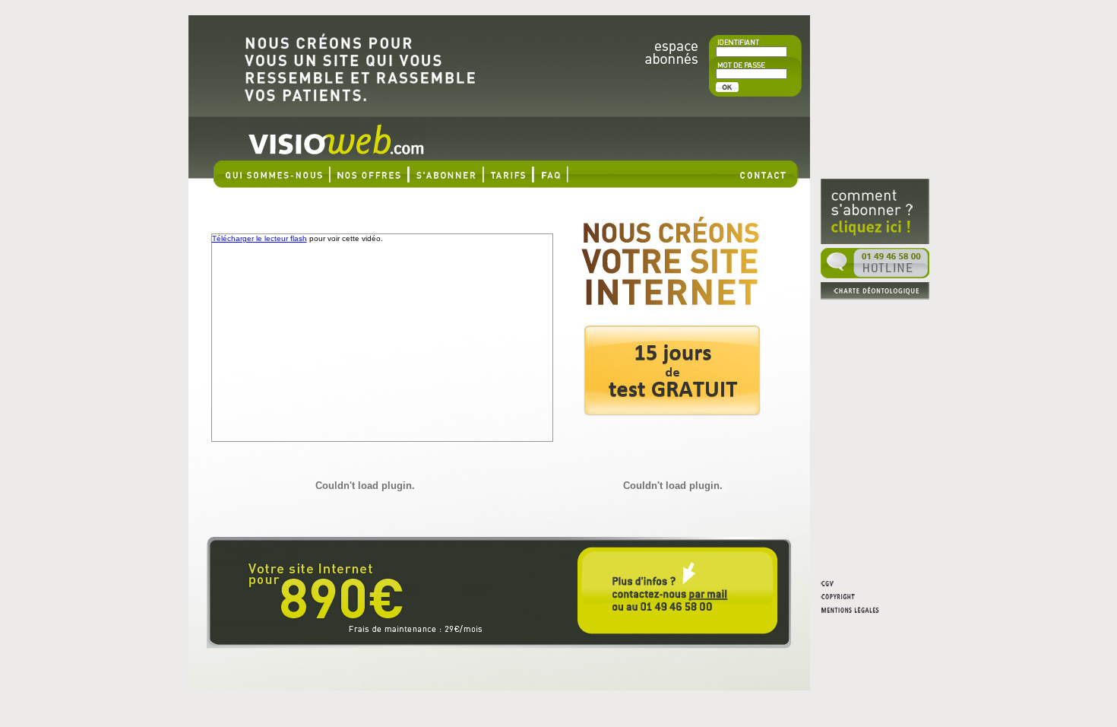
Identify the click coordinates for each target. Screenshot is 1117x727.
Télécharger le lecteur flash (259, 238)
